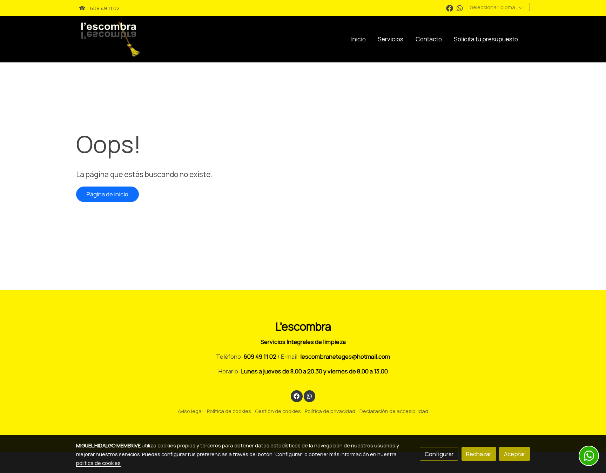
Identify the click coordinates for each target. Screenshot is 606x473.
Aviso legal (190, 410)
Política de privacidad (330, 410)
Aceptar (514, 454)
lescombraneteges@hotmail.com (345, 356)
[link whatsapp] (460, 7)
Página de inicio (107, 194)
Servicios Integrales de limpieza (303, 342)
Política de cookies (229, 410)
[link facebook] (449, 7)
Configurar (439, 454)
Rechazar (478, 454)
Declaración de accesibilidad (393, 410)
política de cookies (98, 462)
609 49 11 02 (105, 8)
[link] (135, 39)
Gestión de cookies (278, 410)
